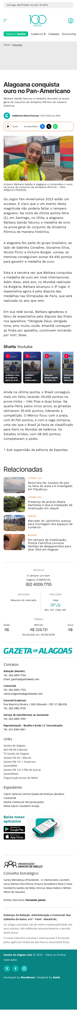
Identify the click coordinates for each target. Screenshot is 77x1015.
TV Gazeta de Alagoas (16, 753)
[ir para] (45, 828)
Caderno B (38, 34)
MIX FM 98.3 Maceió (15, 749)
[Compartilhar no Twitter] (48, 126)
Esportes (17, 45)
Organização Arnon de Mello (21, 777)
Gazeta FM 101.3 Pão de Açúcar (22, 769)
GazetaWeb (10, 765)
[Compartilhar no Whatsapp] (55, 126)
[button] (70, 20)
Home (7, 45)
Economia (69, 34)
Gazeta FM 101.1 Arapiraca (20, 761)
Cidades (53, 34)
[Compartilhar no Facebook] (42, 126)
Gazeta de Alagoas (15, 745)
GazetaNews (11, 773)
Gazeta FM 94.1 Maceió (17, 757)
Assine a (16, 33)
